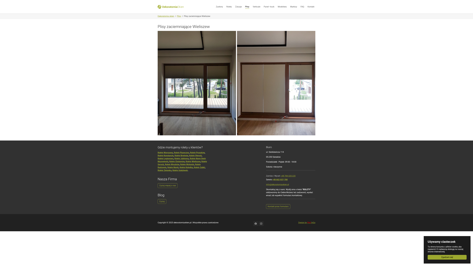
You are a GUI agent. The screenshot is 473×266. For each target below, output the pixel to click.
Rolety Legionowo (165, 158)
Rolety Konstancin (166, 155)
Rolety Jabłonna (181, 158)
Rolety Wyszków (172, 164)
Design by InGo (306, 222)
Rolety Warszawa (165, 152)
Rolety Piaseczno (181, 152)
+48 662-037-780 (280, 179)
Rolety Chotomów (177, 161)
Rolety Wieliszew (193, 161)
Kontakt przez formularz (278, 206)
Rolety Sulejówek (180, 170)
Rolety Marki (173, 167)
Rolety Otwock (195, 155)
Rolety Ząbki (199, 167)
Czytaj (162, 201)
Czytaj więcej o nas (167, 185)
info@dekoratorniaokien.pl (277, 184)
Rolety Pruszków (197, 152)
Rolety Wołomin (187, 164)
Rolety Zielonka (164, 170)
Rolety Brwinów (181, 155)
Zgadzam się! (447, 257)
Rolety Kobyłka (186, 167)
